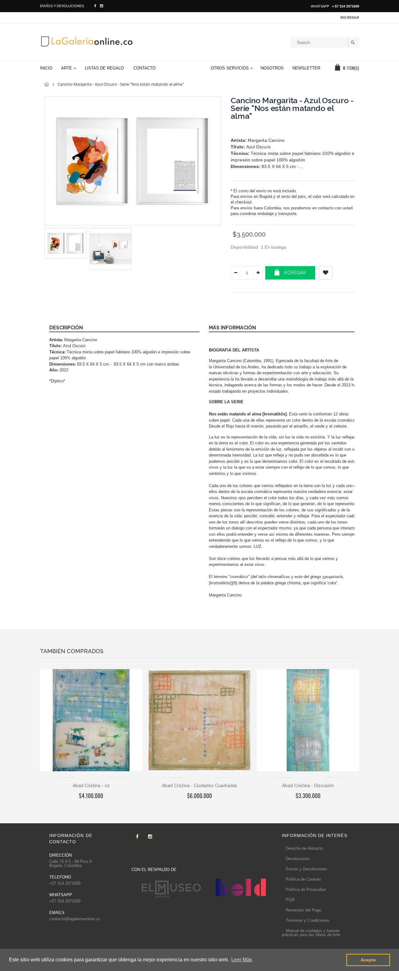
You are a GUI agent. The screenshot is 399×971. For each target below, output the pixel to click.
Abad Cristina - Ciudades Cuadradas (199, 785)
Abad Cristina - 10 (91, 785)
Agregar (295, 272)
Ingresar (349, 17)
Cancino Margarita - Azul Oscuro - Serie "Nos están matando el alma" (292, 108)
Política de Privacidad (305, 889)
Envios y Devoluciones (306, 869)
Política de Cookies (303, 879)
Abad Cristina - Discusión (308, 785)
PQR (290, 899)
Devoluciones (298, 858)
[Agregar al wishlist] (325, 273)
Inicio (47, 84)
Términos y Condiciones (307, 920)
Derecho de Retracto (304, 848)
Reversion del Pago (303, 910)
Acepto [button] (368, 959)
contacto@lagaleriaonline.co (74, 918)
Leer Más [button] (241, 959)
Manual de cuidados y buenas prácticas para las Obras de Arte (311, 932)
